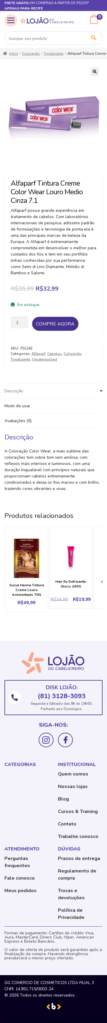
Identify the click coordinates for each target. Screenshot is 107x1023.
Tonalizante (54, 53)
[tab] (53, 391)
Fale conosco (19, 878)
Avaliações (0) (18, 421)
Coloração (31, 53)
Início (13, 53)
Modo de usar (17, 406)
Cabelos (54, 353)
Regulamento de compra (77, 874)
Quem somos (73, 774)
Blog (63, 799)
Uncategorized (44, 359)
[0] (94, 19)
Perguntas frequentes (17, 862)
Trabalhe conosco (78, 836)
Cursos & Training (78, 811)
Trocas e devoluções (71, 894)
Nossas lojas (73, 786)
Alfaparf (38, 353)
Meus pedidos (20, 890)
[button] (95, 72)
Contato (67, 824)
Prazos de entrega (79, 858)
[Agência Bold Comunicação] (53, 1006)
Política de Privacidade (71, 914)
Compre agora (55, 324)
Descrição (13, 391)
